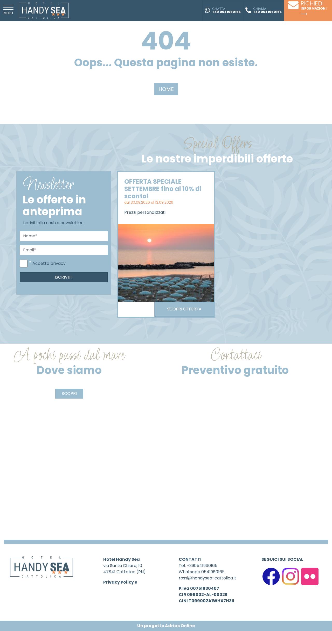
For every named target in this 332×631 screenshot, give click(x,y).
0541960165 (213, 572)
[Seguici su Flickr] (310, 576)
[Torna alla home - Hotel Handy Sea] (44, 10)
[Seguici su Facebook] (271, 576)
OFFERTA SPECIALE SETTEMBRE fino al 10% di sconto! (163, 188)
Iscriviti (63, 277)
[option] (166, 244)
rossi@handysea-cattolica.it (207, 578)
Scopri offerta (184, 309)
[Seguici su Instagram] (290, 576)
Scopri (69, 393)
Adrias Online (180, 626)
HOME (166, 89)
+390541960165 (202, 566)
